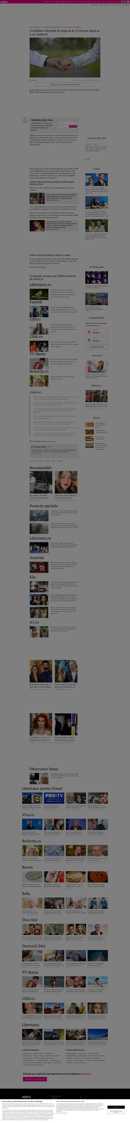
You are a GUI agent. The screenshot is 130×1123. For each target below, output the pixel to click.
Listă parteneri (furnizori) (61, 1113)
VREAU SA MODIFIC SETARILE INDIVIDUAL (116, 1112)
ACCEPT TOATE (116, 1107)
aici (39, 1115)
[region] (65, 1111)
